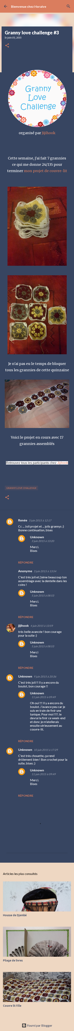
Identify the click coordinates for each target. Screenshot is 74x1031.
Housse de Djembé (15, 915)
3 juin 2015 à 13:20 (43, 541)
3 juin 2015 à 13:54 (45, 571)
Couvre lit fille (12, 1005)
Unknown (37, 537)
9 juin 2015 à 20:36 (45, 676)
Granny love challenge (21, 487)
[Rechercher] (68, 6)
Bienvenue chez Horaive (28, 6)
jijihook (23, 625)
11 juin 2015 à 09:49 (44, 697)
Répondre (25, 562)
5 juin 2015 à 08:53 (43, 595)
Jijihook (48, 133)
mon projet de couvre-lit (45, 171)
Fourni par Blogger (39, 1025)
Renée (22, 520)
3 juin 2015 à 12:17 (40, 520)
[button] (7, 45)
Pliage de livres (13, 960)
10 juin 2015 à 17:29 (46, 749)
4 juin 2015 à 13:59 (41, 625)
